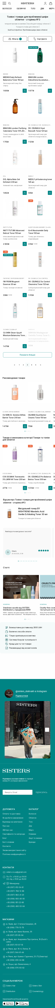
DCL (4, 176)
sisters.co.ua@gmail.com (16, 872)
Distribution (10, 991)
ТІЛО (33, 8)
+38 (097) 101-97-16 (14, 945)
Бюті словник (8, 842)
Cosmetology (37, 991)
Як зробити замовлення (13, 818)
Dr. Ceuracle (33, 125)
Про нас (6, 826)
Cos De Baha (7, 473)
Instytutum (7, 227)
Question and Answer (36, 227)
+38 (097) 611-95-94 (14, 935)
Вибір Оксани (33, 47)
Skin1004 (31, 329)
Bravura (31, 74)
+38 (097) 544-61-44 (15, 952)
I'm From (6, 278)
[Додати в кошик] (25, 91)
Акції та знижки (35, 838)
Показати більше (27, 355)
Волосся (32, 814)
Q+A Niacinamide (49, 227)
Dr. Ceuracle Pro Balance (45, 473)
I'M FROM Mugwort (17, 278)
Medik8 (5, 74)
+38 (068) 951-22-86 (15, 902)
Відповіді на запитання (12, 822)
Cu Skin (6, 329)
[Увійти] (45, 3)
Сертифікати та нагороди (14, 834)
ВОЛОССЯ (7, 8)
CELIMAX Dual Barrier (43, 412)
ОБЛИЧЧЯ (21, 8)
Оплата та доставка (11, 814)
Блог (5, 838)
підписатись (41, 792)
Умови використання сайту (14, 850)
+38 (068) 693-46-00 (15, 899)
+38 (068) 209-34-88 (15, 960)
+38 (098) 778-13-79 (15, 927)
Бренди (32, 842)
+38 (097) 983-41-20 (15, 895)
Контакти (7, 846)
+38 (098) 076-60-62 (15, 968)
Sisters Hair (10, 986)
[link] (50, 3)
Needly (30, 176)
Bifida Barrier (14, 412)
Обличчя (32, 818)
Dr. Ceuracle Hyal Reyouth (45, 125)
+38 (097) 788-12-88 (15, 891)
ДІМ (42, 8)
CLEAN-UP (13, 329)
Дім (30, 826)
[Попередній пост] (8, 730)
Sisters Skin (37, 986)
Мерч (31, 830)
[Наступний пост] (47, 730)
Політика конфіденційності (14, 854)
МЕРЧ (51, 8)
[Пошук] (9, 3)
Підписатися (22, 696)
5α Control (43, 278)
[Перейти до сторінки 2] (26, 492)
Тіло (30, 822)
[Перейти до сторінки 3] (28, 492)
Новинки (32, 834)
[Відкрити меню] (4, 3)
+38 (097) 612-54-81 (15, 887)
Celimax (31, 412)
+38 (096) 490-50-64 (15, 906)
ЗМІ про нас (8, 830)
